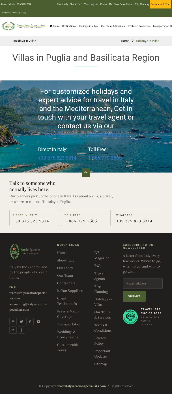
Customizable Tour (160, 4)
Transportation (161, 26)
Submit (134, 296)
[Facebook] (21, 330)
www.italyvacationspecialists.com (81, 386)
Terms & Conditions (103, 328)
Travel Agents (91, 4)
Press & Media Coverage (68, 314)
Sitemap (100, 364)
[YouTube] (38, 321)
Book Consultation (123, 4)
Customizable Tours (68, 347)
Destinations (69, 26)
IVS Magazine (101, 255)
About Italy (62, 4)
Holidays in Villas (88, 26)
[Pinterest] (30, 321)
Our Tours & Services (102, 315)
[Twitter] (21, 321)
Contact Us (106, 4)
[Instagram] (13, 321)
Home (56, 26)
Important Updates (102, 353)
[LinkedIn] (13, 330)
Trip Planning (142, 4)
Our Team (65, 275)
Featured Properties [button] (139, 26)
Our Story (65, 268)
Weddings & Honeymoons (67, 334)
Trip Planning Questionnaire (85, 134)
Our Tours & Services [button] (113, 26)
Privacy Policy (100, 341)
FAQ (97, 265)
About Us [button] (75, 4)
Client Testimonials (67, 301)
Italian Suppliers (70, 291)
